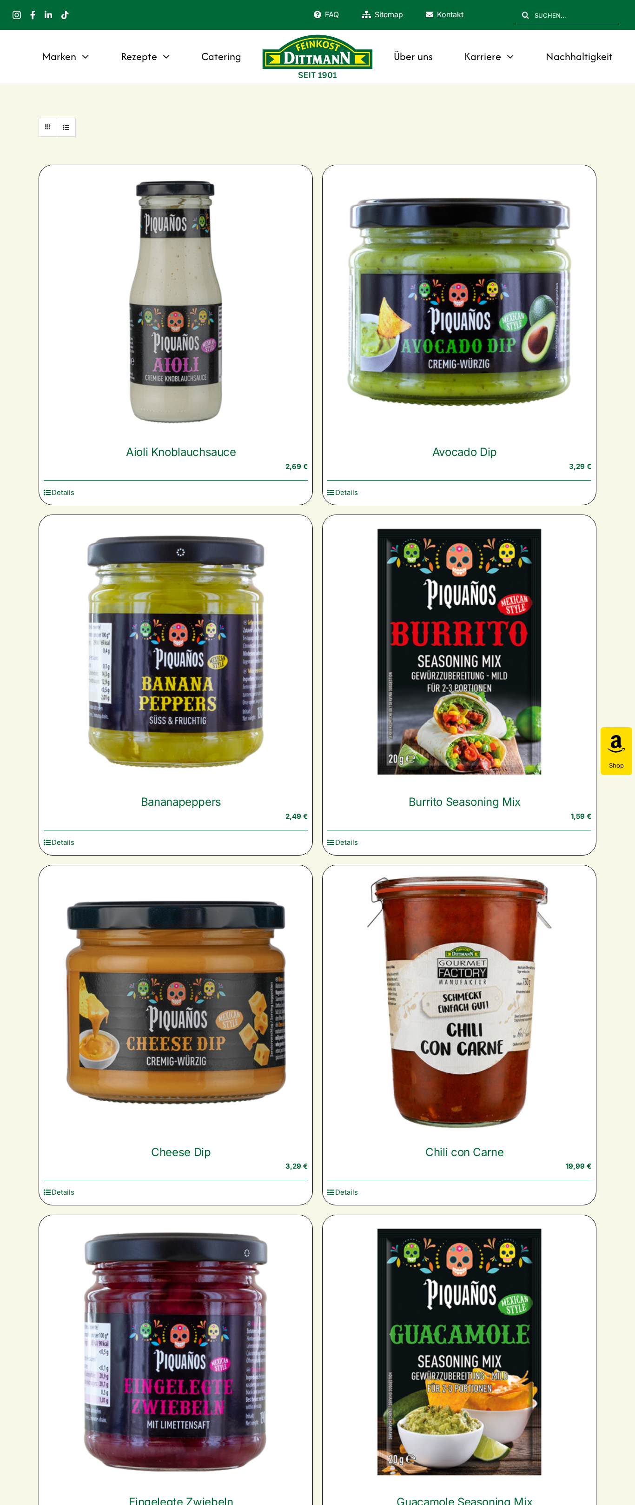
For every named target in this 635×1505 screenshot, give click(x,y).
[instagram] (17, 15)
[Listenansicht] (66, 127)
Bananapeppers (181, 802)
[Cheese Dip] (175, 1002)
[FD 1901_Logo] (317, 35)
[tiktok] (65, 15)
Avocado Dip (464, 452)
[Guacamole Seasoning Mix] (459, 1352)
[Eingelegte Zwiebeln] (175, 1352)
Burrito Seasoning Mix (465, 802)
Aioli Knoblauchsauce (181, 452)
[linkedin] (48, 15)
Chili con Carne (464, 1152)
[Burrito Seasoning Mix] (459, 652)
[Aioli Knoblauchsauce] (175, 302)
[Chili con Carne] (459, 1002)
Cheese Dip (181, 1152)
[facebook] (32, 15)
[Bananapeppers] (175, 652)
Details (63, 492)
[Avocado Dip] (459, 302)
